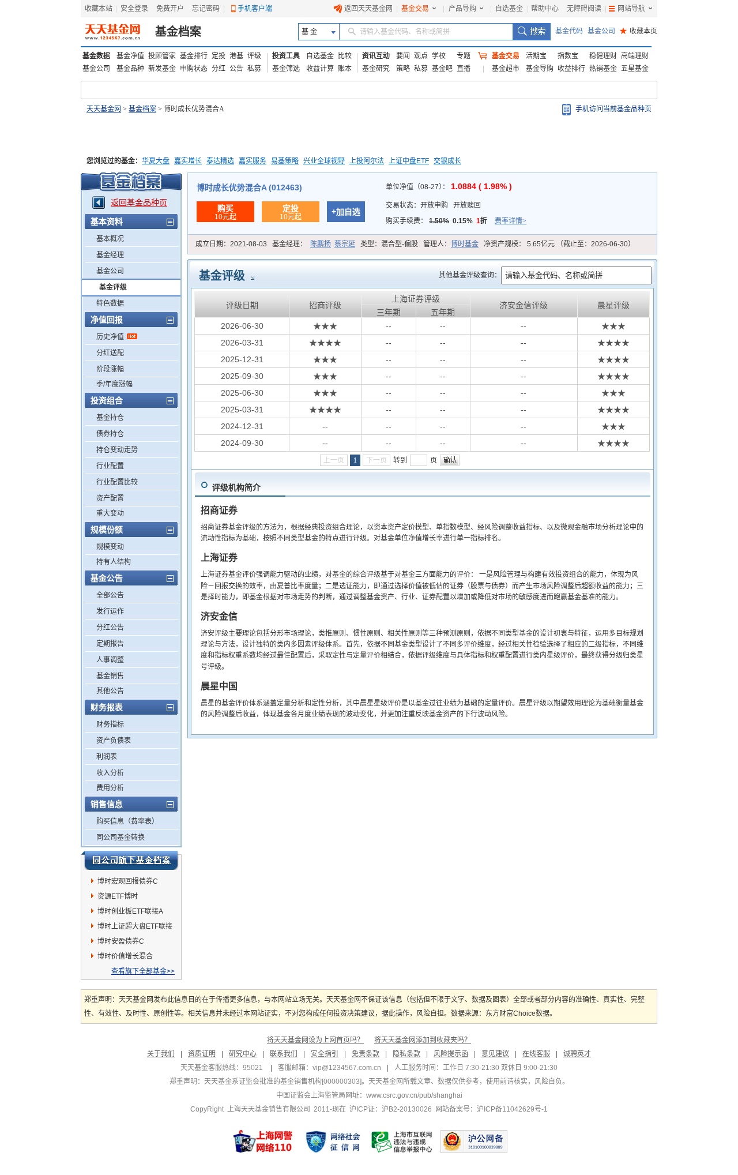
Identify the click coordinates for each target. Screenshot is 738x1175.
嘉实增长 (188, 161)
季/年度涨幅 (114, 384)
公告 (236, 69)
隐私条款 (406, 1054)
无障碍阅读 (584, 9)
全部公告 (110, 595)
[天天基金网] (114, 31)
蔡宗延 (344, 244)
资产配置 (110, 498)
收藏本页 (638, 31)
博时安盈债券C (120, 941)
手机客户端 (255, 9)
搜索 (531, 32)
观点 (421, 56)
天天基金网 (103, 109)
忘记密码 (206, 9)
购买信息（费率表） (127, 821)
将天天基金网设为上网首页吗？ (315, 1040)
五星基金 (635, 69)
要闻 (403, 56)
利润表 (106, 757)
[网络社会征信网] (332, 1141)
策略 (403, 69)
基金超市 (505, 69)
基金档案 (178, 31)
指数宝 (568, 56)
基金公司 (601, 31)
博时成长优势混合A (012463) (249, 187)
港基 (236, 56)
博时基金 (465, 244)
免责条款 (365, 1054)
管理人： (451, 244)
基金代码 (569, 31)
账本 (345, 69)
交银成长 (447, 161)
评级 (254, 56)
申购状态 (194, 69)
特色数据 (110, 303)
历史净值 (110, 337)
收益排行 (571, 69)
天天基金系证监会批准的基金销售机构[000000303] (283, 1082)
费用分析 (110, 788)
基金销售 (110, 676)
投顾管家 (162, 56)
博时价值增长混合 (125, 956)
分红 (218, 69)
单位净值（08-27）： (449, 187)
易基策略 (285, 161)
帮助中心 (545, 9)
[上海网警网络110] (263, 1141)
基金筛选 (286, 69)
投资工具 (286, 56)
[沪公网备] (473, 1141)
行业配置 (110, 466)
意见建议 (495, 1054)
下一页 (376, 460)
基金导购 (540, 69)
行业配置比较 (117, 482)
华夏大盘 (156, 161)
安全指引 (324, 1054)
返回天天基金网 (368, 9)
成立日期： (231, 244)
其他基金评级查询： (470, 275)
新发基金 (162, 69)
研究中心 (243, 1054)
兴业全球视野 (324, 161)
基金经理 (110, 255)
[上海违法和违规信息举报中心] (402, 1141)
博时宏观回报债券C (127, 881)
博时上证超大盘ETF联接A (134, 928)
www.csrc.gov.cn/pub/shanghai (414, 1095)
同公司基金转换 (120, 838)
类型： (389, 244)
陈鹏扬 (320, 244)
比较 (345, 56)
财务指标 (110, 724)
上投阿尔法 (366, 161)
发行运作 (110, 611)
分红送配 (110, 353)
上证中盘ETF (409, 161)
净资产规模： (559, 244)
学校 (439, 56)
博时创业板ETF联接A (130, 911)
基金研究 (376, 69)
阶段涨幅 (110, 369)
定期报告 (110, 644)
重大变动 (110, 513)
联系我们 (284, 1054)
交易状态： (433, 205)
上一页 (333, 460)
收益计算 (320, 69)
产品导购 (462, 9)
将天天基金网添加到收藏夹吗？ (422, 1040)
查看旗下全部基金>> (143, 971)
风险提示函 (451, 1054)
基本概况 (110, 239)
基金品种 (130, 69)
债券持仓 (110, 434)
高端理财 (635, 56)
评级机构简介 (236, 487)
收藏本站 (98, 9)
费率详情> (510, 221)
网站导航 (631, 9)
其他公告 (110, 691)
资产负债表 (113, 741)
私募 (254, 69)
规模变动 (110, 547)
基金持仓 (110, 418)
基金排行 (194, 56)
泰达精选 (220, 161)
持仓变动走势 (117, 450)
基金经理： (313, 244)
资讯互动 (376, 56)
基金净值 (130, 56)
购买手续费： (456, 221)
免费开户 (170, 9)
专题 (463, 56)
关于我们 (161, 1054)
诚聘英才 (577, 1054)
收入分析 (110, 773)
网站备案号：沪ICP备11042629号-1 (491, 1109)
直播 (463, 69)
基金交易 (415, 9)
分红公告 (110, 628)
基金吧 (442, 69)
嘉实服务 (252, 161)
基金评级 (113, 287)
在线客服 (536, 1054)
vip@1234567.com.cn (346, 1068)
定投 (218, 56)
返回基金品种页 (139, 202)
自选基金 (509, 9)
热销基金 (603, 69)
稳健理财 (603, 56)
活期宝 (536, 56)
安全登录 (134, 9)
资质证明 (202, 1054)
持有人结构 (113, 562)
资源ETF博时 (117, 896)
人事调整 (110, 660)
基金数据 (96, 56)
